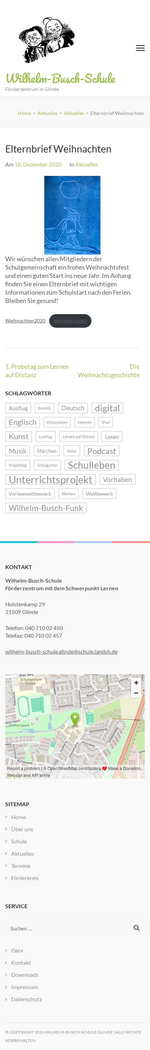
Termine (20, 865)
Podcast (101, 451)
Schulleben (91, 465)
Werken (68, 493)
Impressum (24, 986)
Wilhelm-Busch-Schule (60, 78)
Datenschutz (26, 999)
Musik (18, 451)
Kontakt (21, 962)
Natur (72, 451)
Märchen (47, 451)
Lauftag (45, 436)
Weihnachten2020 (25, 321)
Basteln (44, 408)
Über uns (22, 829)
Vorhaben (117, 479)
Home (18, 817)
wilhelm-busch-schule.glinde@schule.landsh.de (61, 651)
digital (107, 408)
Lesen (112, 436)
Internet (84, 422)
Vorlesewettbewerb (30, 494)
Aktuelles (86, 164)
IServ (17, 950)
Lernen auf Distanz (79, 436)
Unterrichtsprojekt (50, 479)
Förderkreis (25, 877)
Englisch (23, 422)
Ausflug (18, 408)
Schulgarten (47, 465)
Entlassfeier (57, 422)
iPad (106, 422)
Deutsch (72, 408)
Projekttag (18, 465)
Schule (19, 841)
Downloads (25, 974)
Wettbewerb (99, 494)
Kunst (19, 436)
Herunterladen (70, 321)
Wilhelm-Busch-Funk (46, 508)
